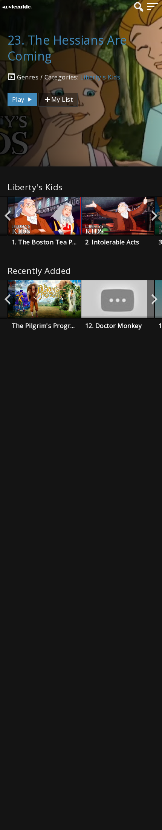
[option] (44, 216)
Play (19, 99)
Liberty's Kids (100, 77)
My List (62, 99)
